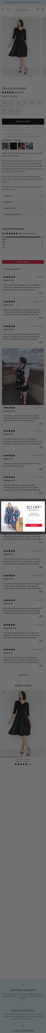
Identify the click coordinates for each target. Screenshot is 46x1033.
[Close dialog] (43, 503)
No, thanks (33, 527)
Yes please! (34, 525)
